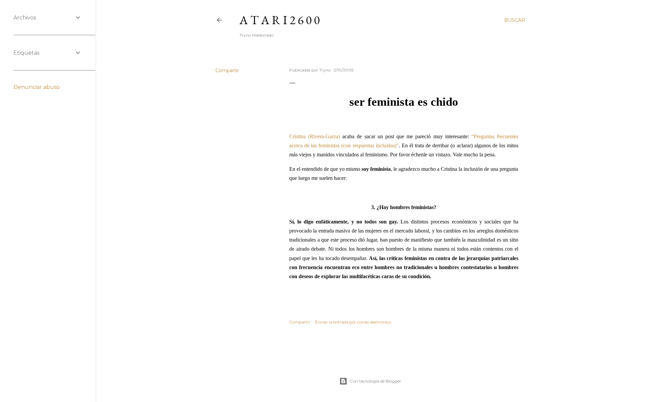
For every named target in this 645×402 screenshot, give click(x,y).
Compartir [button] (227, 70)
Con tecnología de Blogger (375, 381)
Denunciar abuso (36, 87)
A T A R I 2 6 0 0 (279, 20)
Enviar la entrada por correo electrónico (353, 321)
